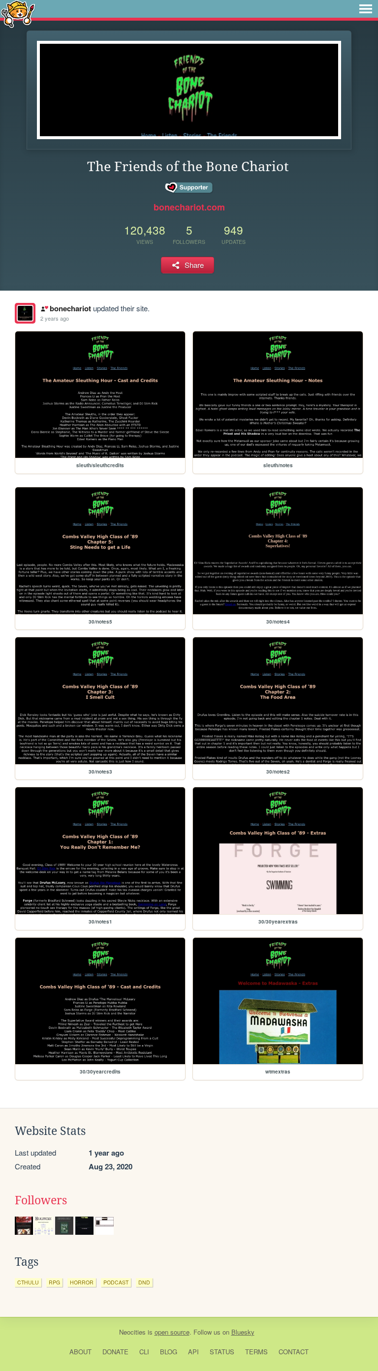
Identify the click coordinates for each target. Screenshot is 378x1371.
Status (222, 1351)
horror (82, 1282)
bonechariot (70, 308)
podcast (115, 1282)
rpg (54, 1282)
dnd (144, 1282)
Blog (168, 1351)
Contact (294, 1351)
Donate (115, 1351)
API (193, 1351)
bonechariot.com (189, 207)
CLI (144, 1351)
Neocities (132, 1332)
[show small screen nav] (365, 9)
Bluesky (242, 1332)
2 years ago (54, 318)
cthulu (28, 1282)
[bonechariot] (25, 313)
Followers (41, 1200)
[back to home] (18, 13)
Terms (256, 1351)
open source (172, 1332)
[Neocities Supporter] (189, 188)
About (80, 1351)
